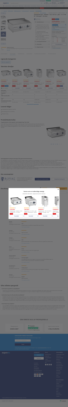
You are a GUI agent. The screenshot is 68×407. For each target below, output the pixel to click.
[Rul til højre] (58, 206)
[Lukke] (58, 189)
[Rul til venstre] (10, 206)
